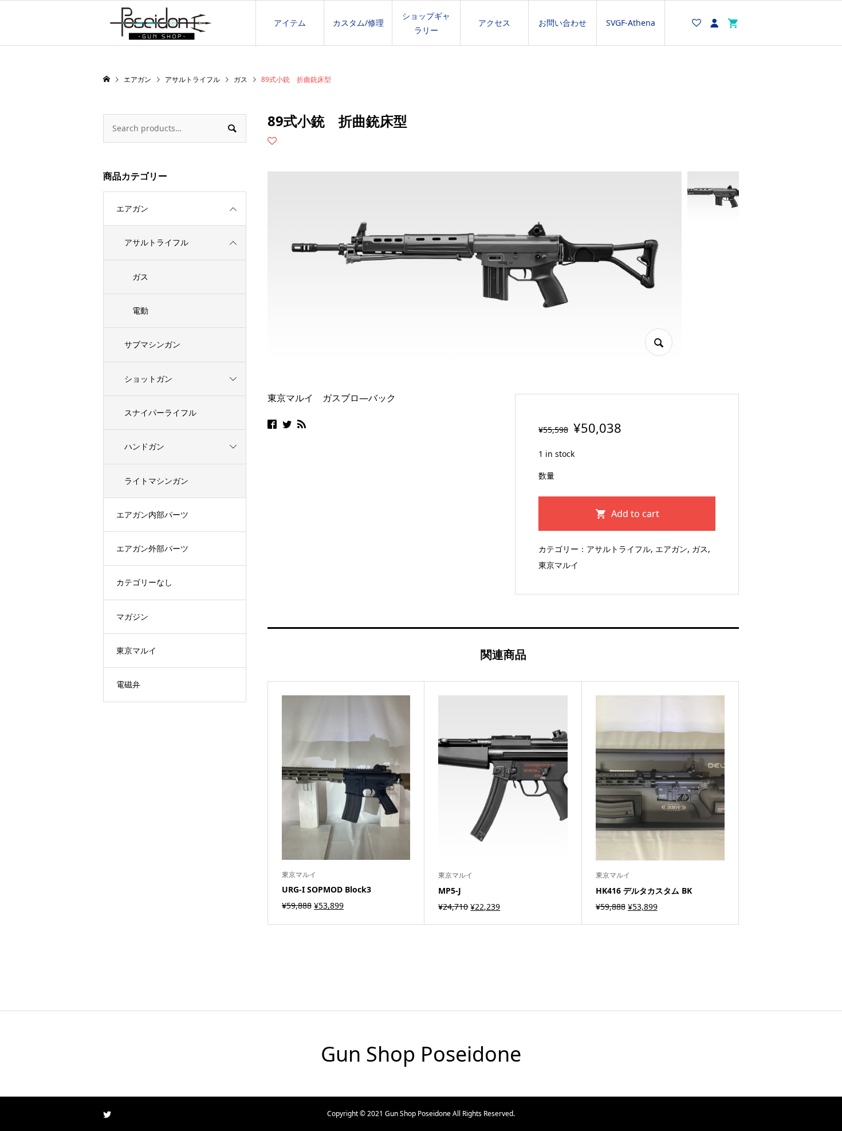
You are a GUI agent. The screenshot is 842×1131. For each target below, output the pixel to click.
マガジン (132, 616)
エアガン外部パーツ (152, 548)
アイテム (290, 22)
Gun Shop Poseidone (421, 1054)
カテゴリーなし (144, 582)
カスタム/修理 (358, 22)
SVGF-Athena (630, 22)
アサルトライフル (619, 548)
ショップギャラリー (426, 23)
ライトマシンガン (156, 480)
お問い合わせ (562, 22)
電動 (140, 310)
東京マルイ (558, 564)
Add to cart (635, 513)
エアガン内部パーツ (152, 514)
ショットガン (148, 378)
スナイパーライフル (160, 412)
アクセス (494, 22)
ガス (700, 548)
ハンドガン (144, 446)
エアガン (671, 548)
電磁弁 (128, 684)
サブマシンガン (152, 344)
